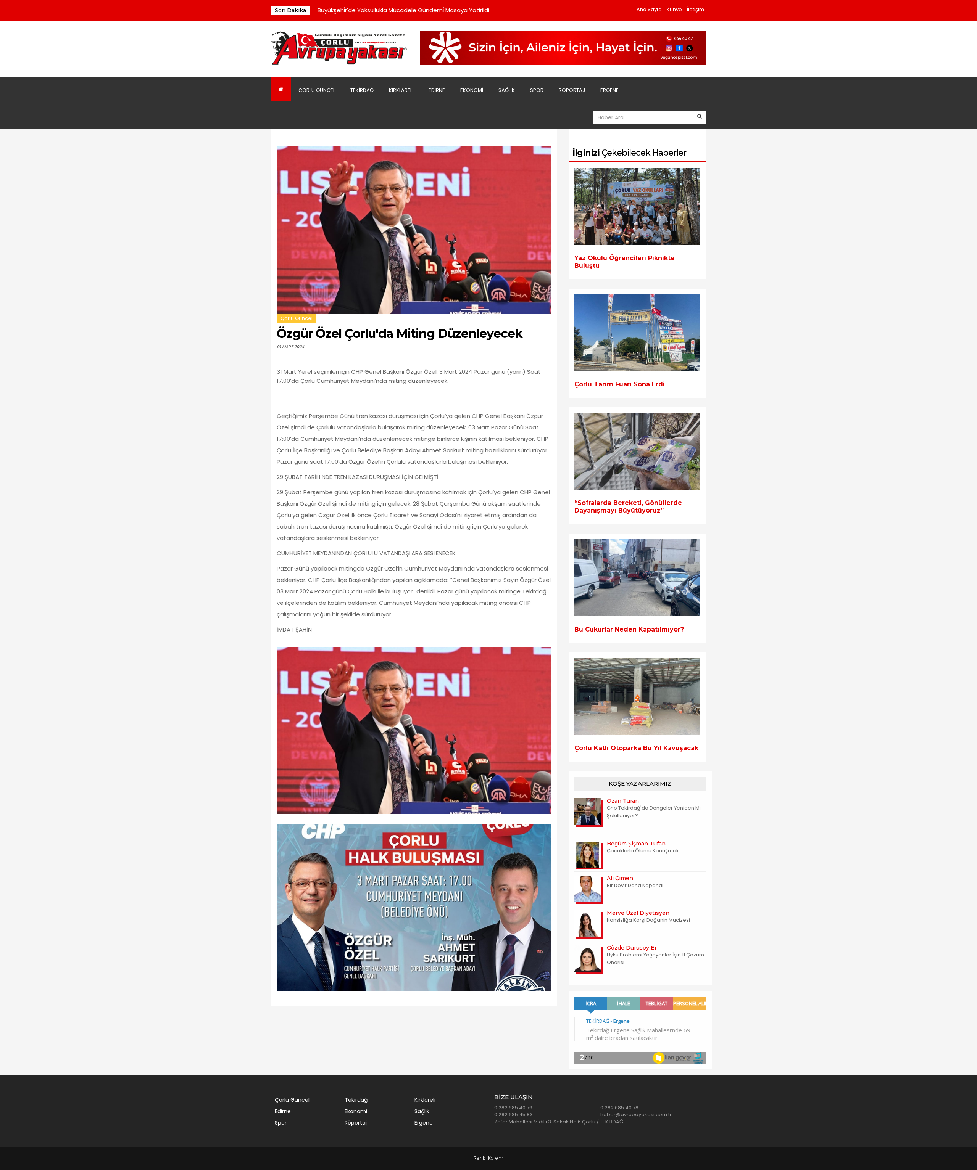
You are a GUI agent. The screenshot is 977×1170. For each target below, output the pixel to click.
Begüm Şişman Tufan (636, 843)
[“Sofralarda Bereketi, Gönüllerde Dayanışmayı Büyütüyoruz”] (637, 451)
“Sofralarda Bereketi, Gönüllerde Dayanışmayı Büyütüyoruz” (628, 506)
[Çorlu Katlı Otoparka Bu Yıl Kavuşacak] (637, 696)
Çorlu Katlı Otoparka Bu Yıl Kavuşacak (636, 748)
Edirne (437, 90)
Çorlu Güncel (316, 90)
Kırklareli (401, 90)
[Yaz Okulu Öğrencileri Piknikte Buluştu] (637, 206)
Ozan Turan (623, 800)
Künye (674, 9)
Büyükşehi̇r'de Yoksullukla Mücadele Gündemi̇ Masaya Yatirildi (403, 10)
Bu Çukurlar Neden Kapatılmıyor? (629, 629)
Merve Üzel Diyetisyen (638, 913)
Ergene (609, 90)
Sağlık (506, 90)
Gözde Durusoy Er (632, 947)
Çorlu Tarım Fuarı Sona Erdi (619, 384)
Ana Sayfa (649, 9)
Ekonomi (471, 90)
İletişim (695, 9)
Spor (536, 90)
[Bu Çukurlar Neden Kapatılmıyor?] (637, 577)
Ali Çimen (620, 878)
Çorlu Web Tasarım (489, 1158)
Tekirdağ (362, 90)
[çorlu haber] (339, 48)
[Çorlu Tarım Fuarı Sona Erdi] (637, 332)
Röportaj (572, 90)
